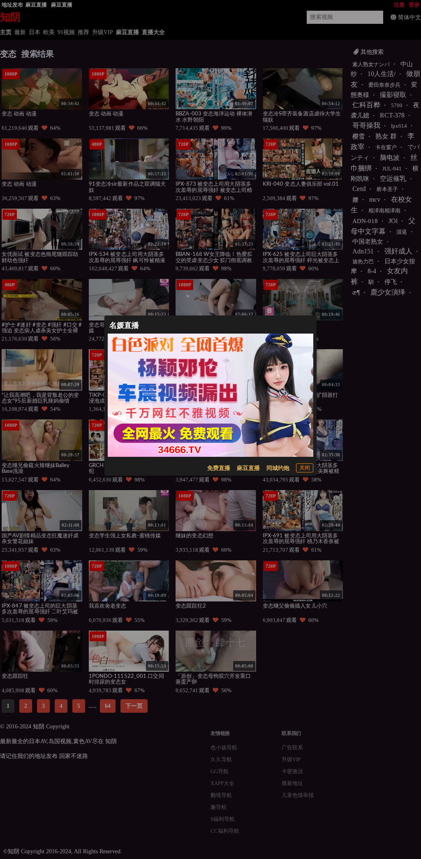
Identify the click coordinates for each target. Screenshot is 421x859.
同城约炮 (277, 468)
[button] (304, 467)
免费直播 (218, 468)
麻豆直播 (248, 468)
